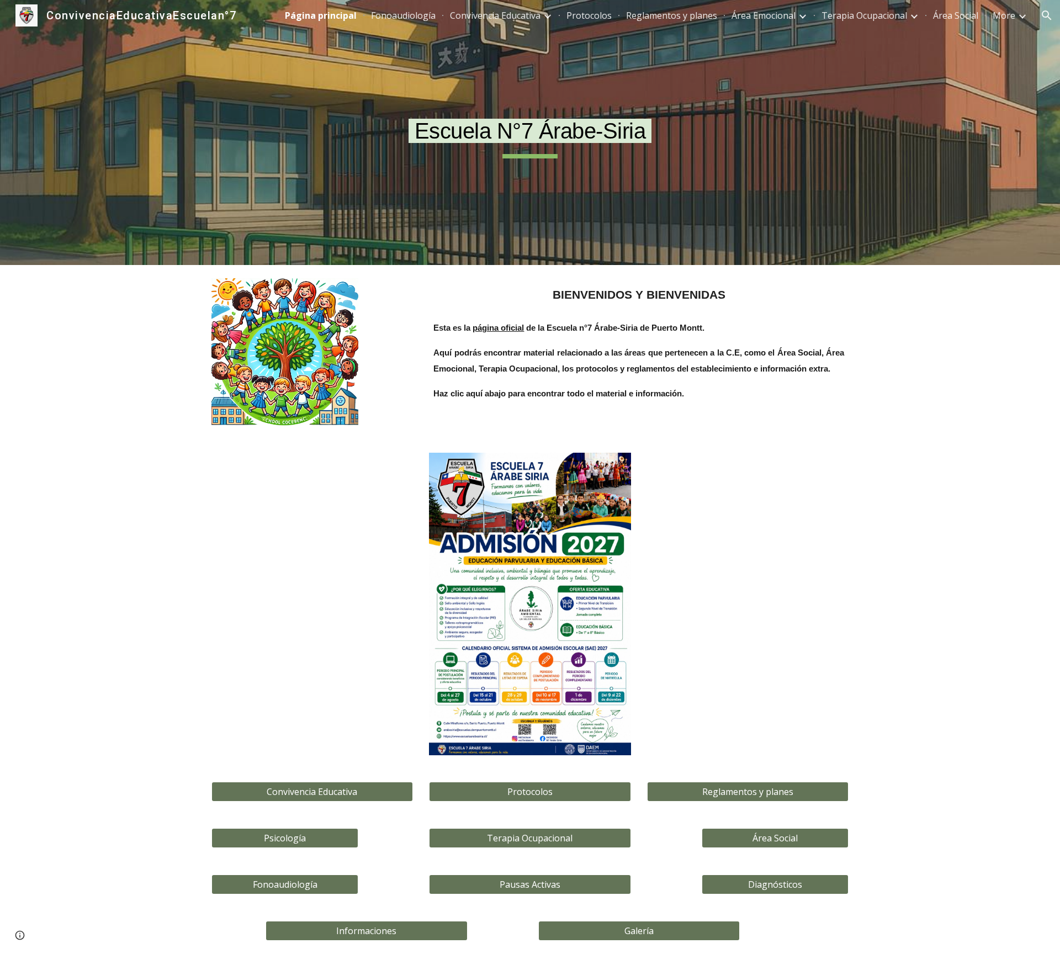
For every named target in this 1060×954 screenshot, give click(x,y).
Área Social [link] (955, 15)
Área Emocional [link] (764, 15)
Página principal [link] (321, 15)
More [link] (1004, 15)
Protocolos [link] (589, 15)
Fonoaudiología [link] (403, 15)
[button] (1047, 15)
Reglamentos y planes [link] (671, 15)
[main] (530, 132)
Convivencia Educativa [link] (495, 15)
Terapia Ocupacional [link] (864, 15)
